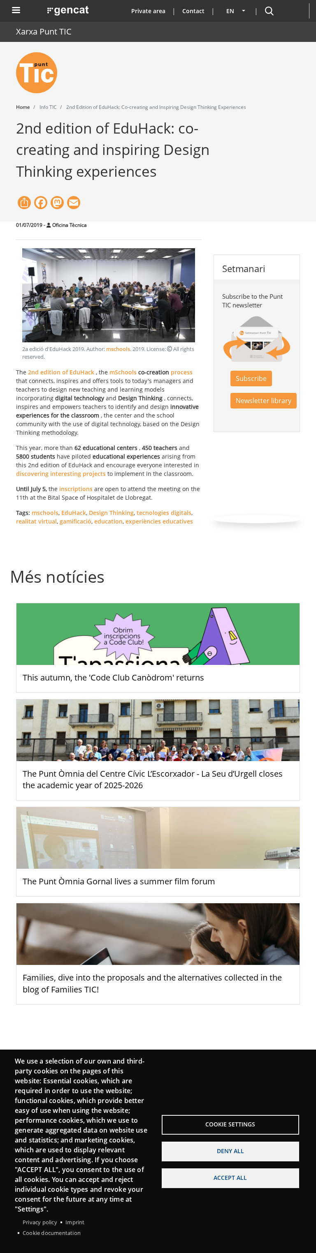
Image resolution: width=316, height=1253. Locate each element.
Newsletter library (263, 400)
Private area (148, 11)
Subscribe (251, 378)
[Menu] (16, 11)
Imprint (74, 1222)
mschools (118, 349)
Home (23, 107)
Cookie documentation (52, 1233)
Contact (193, 11)
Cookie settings (230, 1124)
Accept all (230, 1177)
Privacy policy (40, 1222)
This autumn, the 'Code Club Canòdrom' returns (113, 677)
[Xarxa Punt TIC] (40, 72)
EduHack (73, 513)
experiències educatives (159, 521)
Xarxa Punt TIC (44, 31)
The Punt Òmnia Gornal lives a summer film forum (119, 881)
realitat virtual (36, 521)
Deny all (230, 1151)
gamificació (75, 521)
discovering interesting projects (61, 474)
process (182, 372)
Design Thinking (111, 513)
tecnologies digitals (164, 513)
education (108, 521)
